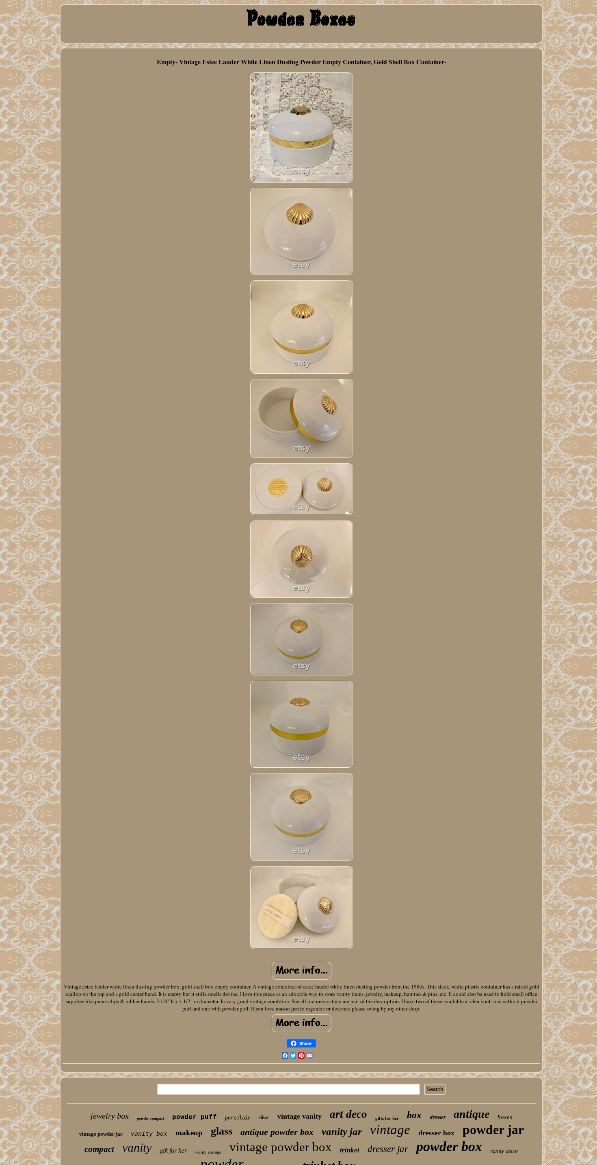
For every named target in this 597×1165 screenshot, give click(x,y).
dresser (438, 1117)
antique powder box (277, 1132)
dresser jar (388, 1149)
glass (221, 1131)
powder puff (194, 1117)
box (414, 1115)
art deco (348, 1114)
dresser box (436, 1133)
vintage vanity (299, 1116)
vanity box (149, 1133)
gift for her (173, 1150)
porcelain (238, 1118)
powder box (449, 1146)
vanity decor (504, 1151)
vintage (390, 1129)
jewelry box (110, 1115)
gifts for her (387, 1118)
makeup (189, 1132)
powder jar (493, 1129)
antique (471, 1114)
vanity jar (342, 1131)
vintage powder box (280, 1147)
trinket (349, 1150)
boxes (505, 1117)
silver (264, 1117)
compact (99, 1149)
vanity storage (208, 1152)
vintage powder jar (101, 1134)
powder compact (150, 1118)
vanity (136, 1147)
